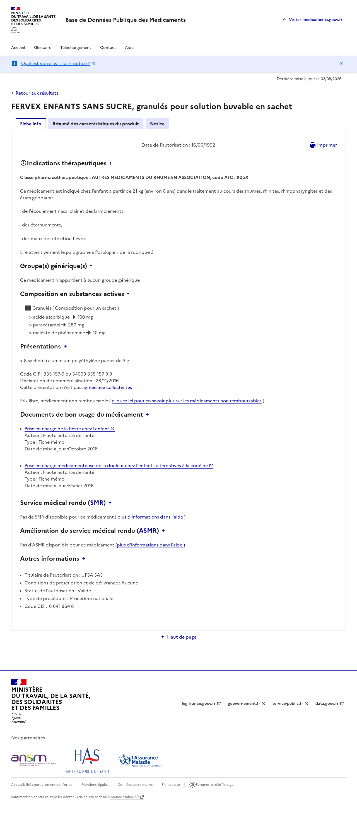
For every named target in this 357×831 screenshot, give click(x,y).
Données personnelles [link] (135, 784)
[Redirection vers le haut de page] (112, 163)
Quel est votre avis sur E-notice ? (55, 63)
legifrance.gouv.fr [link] (199, 703)
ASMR (148, 531)
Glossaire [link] (42, 48)
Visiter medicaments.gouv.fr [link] (315, 20)
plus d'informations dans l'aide (150, 517)
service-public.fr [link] (287, 703)
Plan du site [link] (171, 784)
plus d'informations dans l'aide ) (151, 544)
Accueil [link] (18, 48)
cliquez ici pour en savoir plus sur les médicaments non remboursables (187, 400)
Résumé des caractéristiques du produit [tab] (95, 123)
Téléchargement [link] (75, 48)
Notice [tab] (157, 123)
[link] (125, 20)
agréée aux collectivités (107, 387)
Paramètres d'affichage (214, 784)
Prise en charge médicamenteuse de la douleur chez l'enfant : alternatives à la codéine (116, 465)
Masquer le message (341, 63)
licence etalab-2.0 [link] (124, 796)
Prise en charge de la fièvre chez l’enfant (67, 428)
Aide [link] (129, 48)
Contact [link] (108, 48)
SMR (96, 503)
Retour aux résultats (37, 93)
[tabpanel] (178, 379)
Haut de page (181, 637)
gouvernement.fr (244, 703)
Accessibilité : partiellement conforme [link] (42, 784)
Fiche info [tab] (30, 123)
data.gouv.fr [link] (327, 703)
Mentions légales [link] (95, 784)
